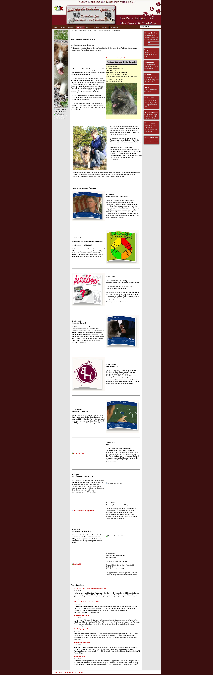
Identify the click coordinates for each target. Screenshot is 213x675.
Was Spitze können (85, 30)
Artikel (95, 30)
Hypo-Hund (79, 656)
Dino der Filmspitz (81, 615)
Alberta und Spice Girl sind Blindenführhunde (90, 588)
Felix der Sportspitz (82, 629)
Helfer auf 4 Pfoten (82, 642)
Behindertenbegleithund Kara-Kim (86, 602)
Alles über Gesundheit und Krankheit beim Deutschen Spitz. (151, 115)
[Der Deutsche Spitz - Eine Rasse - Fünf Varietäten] (106, 12)
